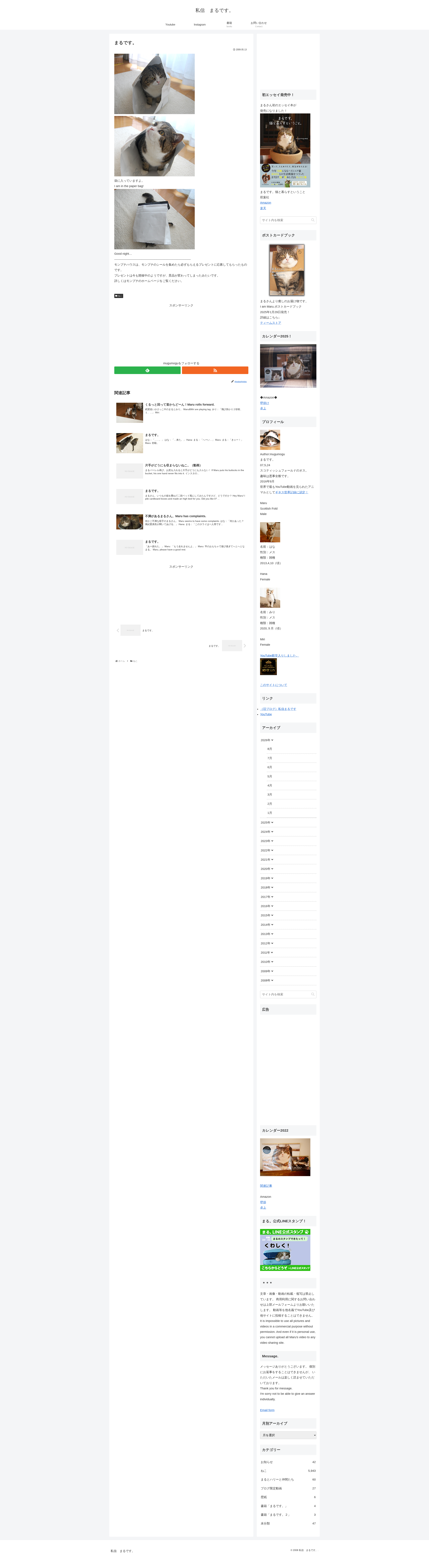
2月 (269, 803)
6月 (269, 767)
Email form (267, 1410)
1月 (269, 812)
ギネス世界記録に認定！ (291, 492)
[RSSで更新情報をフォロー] (215, 370)
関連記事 (266, 1186)
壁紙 (288, 1497)
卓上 (263, 408)
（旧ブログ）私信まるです (278, 709)
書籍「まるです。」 (288, 1506)
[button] (313, 220)
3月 (269, 794)
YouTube (266, 714)
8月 (269, 749)
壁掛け (264, 403)
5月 (269, 776)
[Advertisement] (181, 331)
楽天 (263, 208)
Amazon (265, 202)
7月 (269, 758)
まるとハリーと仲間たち (288, 1479)
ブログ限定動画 (288, 1488)
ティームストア (270, 323)
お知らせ (288, 1462)
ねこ (120, 296)
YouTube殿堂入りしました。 (279, 655)
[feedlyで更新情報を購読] (147, 370)
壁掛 (263, 1202)
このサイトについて (273, 685)
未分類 (288, 1523)
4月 (269, 785)
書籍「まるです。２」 (288, 1514)
